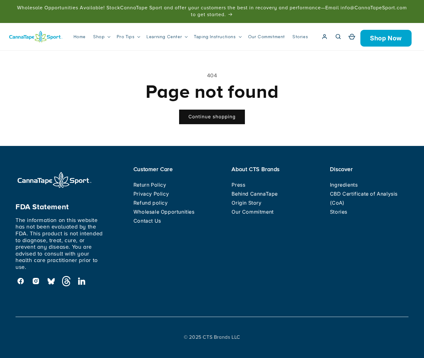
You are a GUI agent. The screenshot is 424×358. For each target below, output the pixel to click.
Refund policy (150, 203)
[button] (101, 36)
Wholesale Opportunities (164, 212)
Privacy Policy (151, 194)
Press (238, 185)
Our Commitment (252, 212)
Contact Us (147, 221)
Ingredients (344, 185)
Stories (338, 212)
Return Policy (149, 185)
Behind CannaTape (255, 194)
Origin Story (246, 203)
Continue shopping (212, 117)
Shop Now (386, 38)
